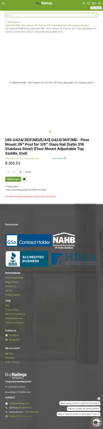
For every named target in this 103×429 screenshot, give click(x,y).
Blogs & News (12, 281)
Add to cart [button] (13, 179)
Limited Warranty (14, 318)
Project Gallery (12, 294)
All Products (14, 22)
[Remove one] (8, 172)
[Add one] (20, 172)
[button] (9, 82)
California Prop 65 (14, 322)
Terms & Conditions (15, 314)
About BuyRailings (14, 277)
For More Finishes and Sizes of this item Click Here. (30, 196)
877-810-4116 (25, 407)
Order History (12, 362)
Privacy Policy (12, 309)
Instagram (14, 339)
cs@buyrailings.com (19, 403)
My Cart (9, 353)
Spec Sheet (58, 158)
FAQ (7, 305)
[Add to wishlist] (24, 179)
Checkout (10, 357)
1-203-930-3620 (31, 411)
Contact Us (10, 286)
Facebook (14, 335)
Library (8, 290)
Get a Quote (95, 8)
